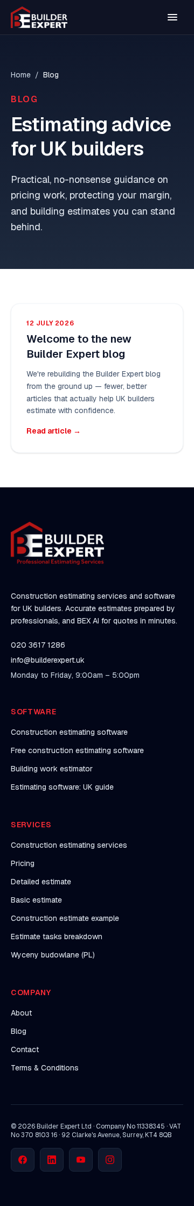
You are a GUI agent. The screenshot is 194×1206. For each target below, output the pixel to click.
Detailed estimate (41, 881)
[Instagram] (110, 1160)
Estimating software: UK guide (62, 787)
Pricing (22, 863)
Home (21, 75)
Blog (18, 1031)
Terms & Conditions (45, 1068)
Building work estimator (52, 769)
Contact (25, 1049)
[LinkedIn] (52, 1160)
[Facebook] (22, 1160)
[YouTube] (81, 1160)
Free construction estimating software (77, 750)
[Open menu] (172, 17)
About (21, 1013)
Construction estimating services (69, 845)
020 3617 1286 (38, 645)
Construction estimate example (65, 918)
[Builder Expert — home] (39, 17)
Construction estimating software (69, 732)
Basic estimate (36, 900)
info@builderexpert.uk (48, 660)
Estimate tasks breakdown (56, 936)
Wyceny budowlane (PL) (53, 955)
